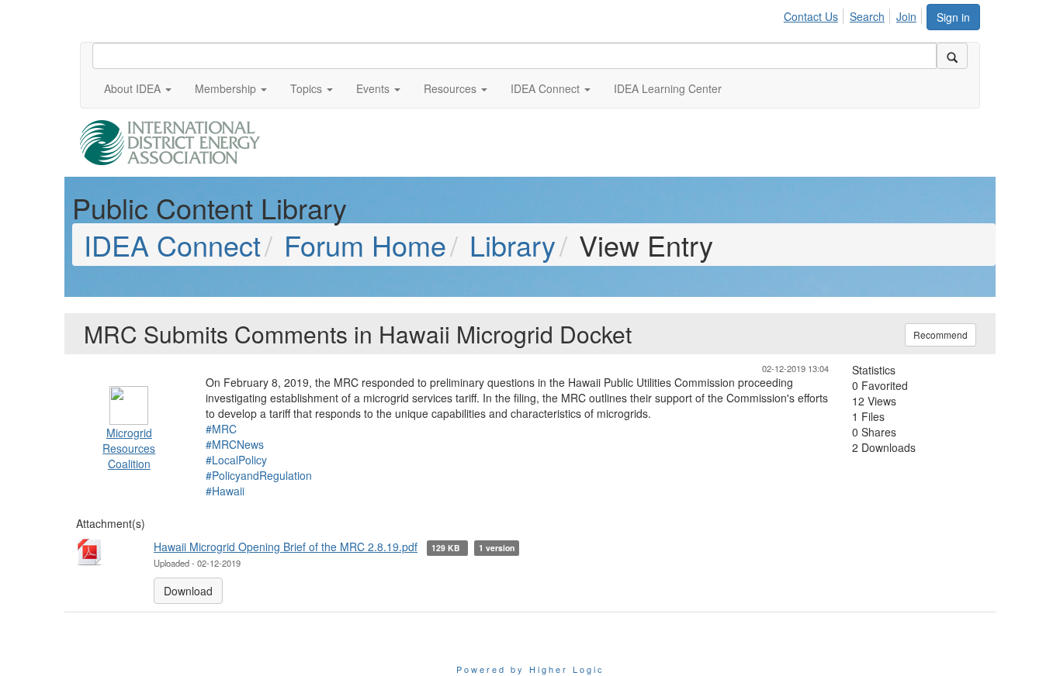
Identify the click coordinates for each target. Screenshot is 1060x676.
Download (188, 590)
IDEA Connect (172, 244)
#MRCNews (235, 444)
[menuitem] (815, 14)
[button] (137, 88)
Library (512, 244)
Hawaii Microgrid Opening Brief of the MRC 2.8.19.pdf (285, 546)
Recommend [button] (940, 334)
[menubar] (854, 14)
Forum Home (365, 244)
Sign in (953, 17)
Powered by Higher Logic (530, 669)
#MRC (221, 428)
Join (906, 16)
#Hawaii (225, 490)
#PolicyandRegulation (259, 475)
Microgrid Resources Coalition (128, 448)
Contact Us (811, 16)
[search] (952, 56)
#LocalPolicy (236, 459)
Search (867, 16)
